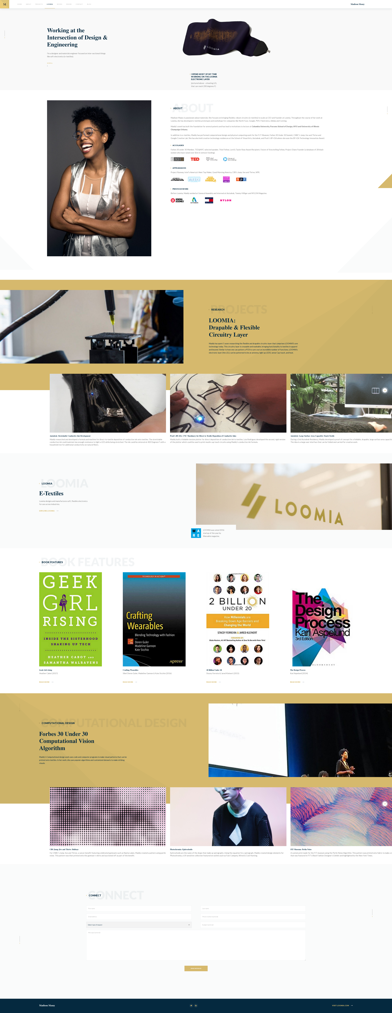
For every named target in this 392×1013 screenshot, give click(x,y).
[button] (385, 390)
